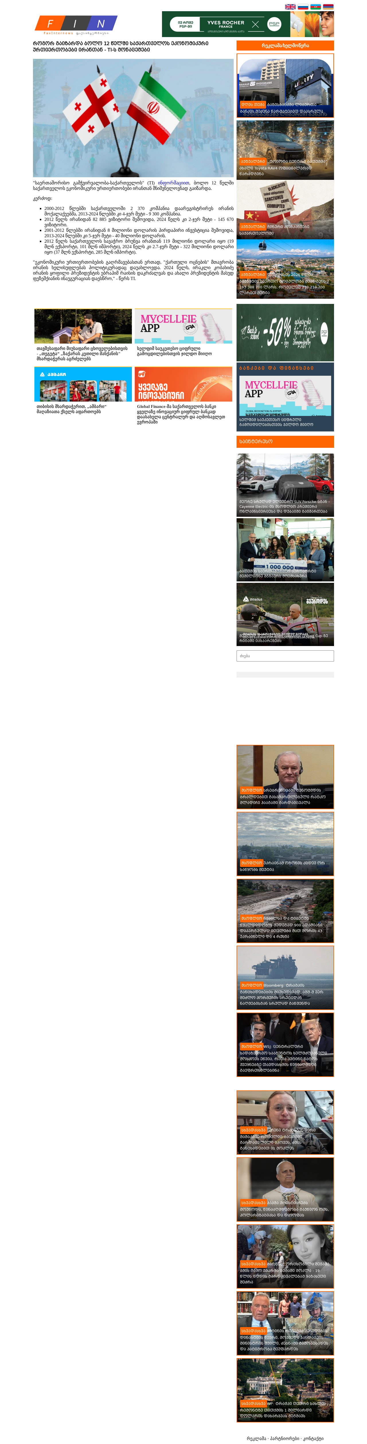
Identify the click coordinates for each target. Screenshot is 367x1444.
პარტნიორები (284, 1438)
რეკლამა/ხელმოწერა (285, 45)
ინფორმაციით (173, 182)
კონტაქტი (313, 1438)
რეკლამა (256, 1438)
